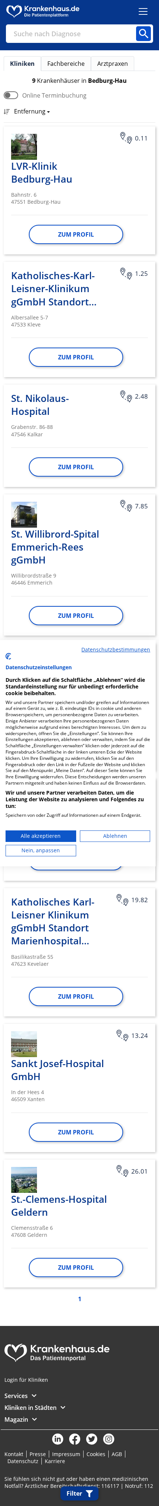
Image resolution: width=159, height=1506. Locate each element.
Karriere (55, 1461)
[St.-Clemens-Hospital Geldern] (24, 1180)
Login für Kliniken (26, 1379)
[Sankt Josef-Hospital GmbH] (24, 1044)
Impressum (66, 1454)
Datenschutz (22, 1461)
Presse (38, 1454)
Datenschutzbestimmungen (115, 649)
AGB (117, 1454)
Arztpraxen (112, 64)
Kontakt (13, 1454)
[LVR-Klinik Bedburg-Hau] (24, 147)
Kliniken (22, 64)
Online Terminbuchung (54, 95)
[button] (30, 112)
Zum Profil (76, 234)
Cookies (96, 1454)
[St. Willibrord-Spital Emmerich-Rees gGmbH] (24, 515)
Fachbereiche (66, 64)
